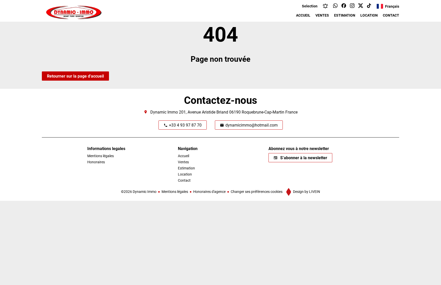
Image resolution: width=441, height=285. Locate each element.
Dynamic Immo (164, 112)
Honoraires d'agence (209, 191)
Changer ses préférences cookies (257, 191)
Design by (306, 191)
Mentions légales (175, 191)
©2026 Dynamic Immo (138, 191)
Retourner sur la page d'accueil (75, 76)
